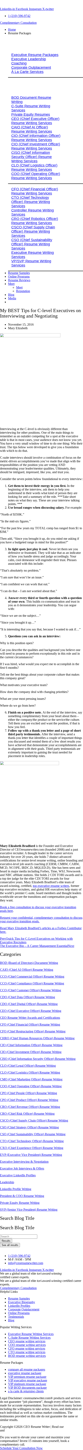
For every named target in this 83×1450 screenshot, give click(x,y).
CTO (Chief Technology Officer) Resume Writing (32, 1141)
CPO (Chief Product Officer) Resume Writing (29, 1100)
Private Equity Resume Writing (19, 1202)
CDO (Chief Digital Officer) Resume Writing (29, 1004)
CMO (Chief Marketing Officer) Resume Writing (31, 1079)
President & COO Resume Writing (22, 1196)
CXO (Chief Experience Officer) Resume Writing (31, 1148)
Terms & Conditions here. (21, 1430)
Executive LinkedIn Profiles (18, 1175)
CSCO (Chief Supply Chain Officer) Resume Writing (34, 1120)
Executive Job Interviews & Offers (22, 1168)
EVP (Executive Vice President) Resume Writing (31, 1154)
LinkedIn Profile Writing (15, 1189)
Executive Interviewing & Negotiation (24, 1161)
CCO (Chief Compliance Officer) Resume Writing (32, 983)
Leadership (7, 1182)
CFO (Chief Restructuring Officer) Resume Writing (32, 1031)
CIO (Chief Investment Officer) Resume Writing (30, 1052)
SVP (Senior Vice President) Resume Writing (28, 1209)
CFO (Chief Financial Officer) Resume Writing (30, 1024)
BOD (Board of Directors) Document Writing (29, 963)
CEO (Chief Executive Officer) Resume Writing (30, 1010)
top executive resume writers (51, 886)
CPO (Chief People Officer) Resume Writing (28, 1093)
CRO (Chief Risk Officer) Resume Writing (27, 1113)
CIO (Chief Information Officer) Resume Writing (31, 1045)
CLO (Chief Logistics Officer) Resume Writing (30, 1072)
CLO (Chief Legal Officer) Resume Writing (28, 1065)
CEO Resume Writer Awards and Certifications (30, 1017)
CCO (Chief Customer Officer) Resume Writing (30, 990)
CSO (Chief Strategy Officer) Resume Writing (29, 1127)
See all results (10, 1245)
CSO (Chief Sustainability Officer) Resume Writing (32, 1134)
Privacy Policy (73, 1426)
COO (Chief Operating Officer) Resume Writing (31, 1086)
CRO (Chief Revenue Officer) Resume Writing (30, 1106)
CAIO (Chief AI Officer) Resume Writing (26, 969)
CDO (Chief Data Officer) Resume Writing (27, 997)
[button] (45, 33)
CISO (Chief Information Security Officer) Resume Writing (38, 1058)
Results (6, 1240)
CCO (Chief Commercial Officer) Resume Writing (32, 976)
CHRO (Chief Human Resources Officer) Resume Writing (37, 1038)
